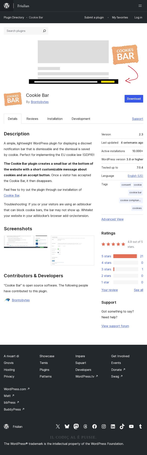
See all (138, 290)
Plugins (44, 370)
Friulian (17, 427)
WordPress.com (17, 389)
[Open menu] (141, 6)
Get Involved (120, 356)
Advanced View (112, 219)
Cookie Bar (11, 195)
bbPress (11, 402)
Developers (83, 370)
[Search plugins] (44, 31)
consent (126, 184)
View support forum (115, 326)
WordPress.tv (86, 376)
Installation (55, 119)
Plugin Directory (14, 17)
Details (12, 119)
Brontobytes (40, 102)
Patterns (46, 376)
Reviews (32, 119)
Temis (44, 363)
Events (116, 363)
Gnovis (9, 363)
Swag (117, 376)
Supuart (80, 363)
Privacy (9, 376)
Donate (118, 370)
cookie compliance (131, 200)
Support (137, 119)
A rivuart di (11, 356)
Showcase (47, 356)
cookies (137, 208)
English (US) (135, 175)
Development (81, 119)
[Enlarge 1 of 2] (42, 241)
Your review (109, 290)
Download (134, 98)
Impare (80, 356)
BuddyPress (14, 409)
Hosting (9, 370)
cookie (138, 184)
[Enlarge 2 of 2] (89, 241)
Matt (9, 396)
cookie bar (135, 192)
